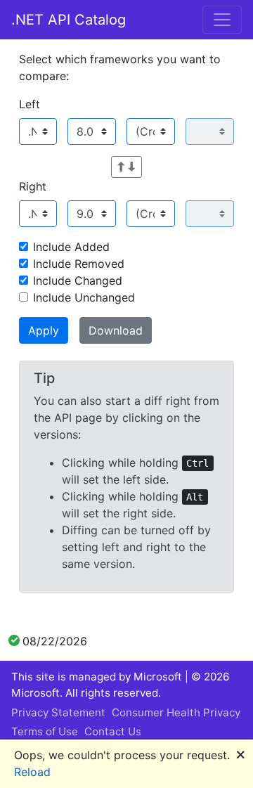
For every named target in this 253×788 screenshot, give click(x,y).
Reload (32, 772)
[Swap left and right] (126, 167)
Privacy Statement (58, 712)
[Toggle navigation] (222, 20)
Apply (43, 330)
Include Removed (78, 264)
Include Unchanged (84, 297)
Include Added (71, 247)
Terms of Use (44, 731)
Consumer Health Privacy (176, 712)
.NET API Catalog (68, 19)
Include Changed (77, 280)
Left (29, 104)
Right (32, 186)
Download (116, 330)
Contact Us (112, 731)
